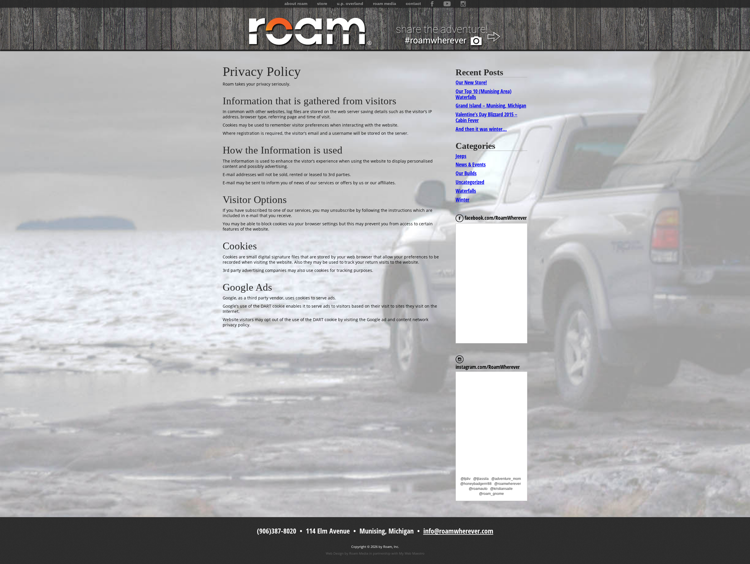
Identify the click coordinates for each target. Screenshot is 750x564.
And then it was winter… (481, 128)
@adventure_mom (506, 479)
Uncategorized (470, 181)
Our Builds (466, 173)
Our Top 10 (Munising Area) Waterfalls (484, 94)
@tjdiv (466, 479)
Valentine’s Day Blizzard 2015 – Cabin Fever (486, 117)
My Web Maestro (412, 553)
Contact (413, 3)
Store (322, 3)
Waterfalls (466, 190)
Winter (462, 199)
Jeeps (461, 155)
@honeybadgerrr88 (476, 484)
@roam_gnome (491, 494)
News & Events (471, 164)
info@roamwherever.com (458, 531)
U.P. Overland (350, 3)
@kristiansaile (501, 489)
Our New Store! (471, 82)
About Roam (295, 3)
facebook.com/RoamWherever (495, 217)
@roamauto (478, 489)
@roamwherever (507, 484)
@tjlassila (481, 479)
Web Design (335, 553)
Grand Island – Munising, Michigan (491, 105)
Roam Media (384, 3)
